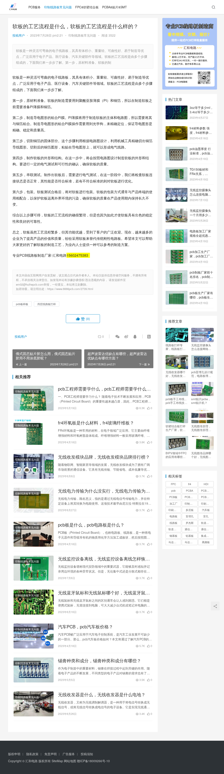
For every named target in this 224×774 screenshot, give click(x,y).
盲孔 (205, 516)
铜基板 (173, 535)
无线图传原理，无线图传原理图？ (201, 428)
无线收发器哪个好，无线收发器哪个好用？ (176, 374)
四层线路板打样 (46, 304)
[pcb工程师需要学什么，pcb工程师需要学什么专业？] (34, 398)
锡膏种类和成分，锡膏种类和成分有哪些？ (99, 660)
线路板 (173, 523)
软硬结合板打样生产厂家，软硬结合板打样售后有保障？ (176, 428)
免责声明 (50, 754)
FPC (173, 484)
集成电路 (206, 535)
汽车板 (206, 510)
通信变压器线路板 (207, 529)
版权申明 (14, 754)
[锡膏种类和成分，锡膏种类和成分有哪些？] (34, 669)
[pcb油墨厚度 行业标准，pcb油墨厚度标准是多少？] (176, 149)
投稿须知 (87, 754)
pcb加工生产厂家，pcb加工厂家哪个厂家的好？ (201, 255)
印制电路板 (191, 503)
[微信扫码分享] (117, 336)
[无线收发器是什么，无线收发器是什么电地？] (34, 703)
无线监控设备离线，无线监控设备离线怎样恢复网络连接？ (104, 559)
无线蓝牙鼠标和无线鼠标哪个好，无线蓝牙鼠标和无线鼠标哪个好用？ (104, 593)
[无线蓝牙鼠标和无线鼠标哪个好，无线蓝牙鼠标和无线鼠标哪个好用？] (34, 602)
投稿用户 (18, 35)
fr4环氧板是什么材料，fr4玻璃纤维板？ (96, 423)
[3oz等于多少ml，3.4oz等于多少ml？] (176, 108)
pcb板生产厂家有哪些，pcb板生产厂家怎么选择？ (201, 297)
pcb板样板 (22, 304)
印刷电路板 (207, 503)
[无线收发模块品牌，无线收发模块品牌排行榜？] (34, 466)
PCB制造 (206, 490)
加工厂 (173, 503)
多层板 (190, 510)
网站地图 (70, 761)
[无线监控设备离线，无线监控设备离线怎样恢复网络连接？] (34, 568)
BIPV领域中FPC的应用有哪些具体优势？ (176, 455)
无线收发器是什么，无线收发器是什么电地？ (101, 694)
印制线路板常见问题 (58, 7)
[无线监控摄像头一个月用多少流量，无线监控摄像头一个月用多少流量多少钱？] (176, 211)
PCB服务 (34, 7)
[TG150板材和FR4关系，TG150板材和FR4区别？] (176, 170)
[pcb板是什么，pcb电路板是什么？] (34, 534)
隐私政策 (32, 754)
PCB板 (173, 497)
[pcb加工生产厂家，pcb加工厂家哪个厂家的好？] (176, 252)
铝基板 (190, 535)
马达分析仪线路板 (191, 542)
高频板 (206, 542)
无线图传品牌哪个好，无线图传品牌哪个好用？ (201, 455)
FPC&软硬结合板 (87, 7)
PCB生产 (190, 497)
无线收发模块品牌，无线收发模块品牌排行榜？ (104, 457)
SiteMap (57, 761)
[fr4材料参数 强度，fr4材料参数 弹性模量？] (176, 128)
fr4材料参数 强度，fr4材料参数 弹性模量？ (201, 132)
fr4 (189, 484)
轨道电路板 (207, 523)
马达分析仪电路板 (174, 542)
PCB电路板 (207, 497)
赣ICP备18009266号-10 (93, 761)
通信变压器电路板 (191, 529)
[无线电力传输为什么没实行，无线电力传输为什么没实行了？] (34, 500)
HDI (206, 484)
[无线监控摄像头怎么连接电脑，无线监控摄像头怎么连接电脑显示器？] (176, 190)
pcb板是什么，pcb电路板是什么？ (91, 525)
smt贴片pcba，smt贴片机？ (201, 401)
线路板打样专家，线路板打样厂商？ (176, 347)
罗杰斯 (190, 523)
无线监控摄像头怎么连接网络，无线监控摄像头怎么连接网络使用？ (201, 347)
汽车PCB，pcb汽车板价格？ (85, 627)
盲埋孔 (190, 516)
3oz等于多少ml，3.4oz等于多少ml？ (201, 111)
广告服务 (69, 754)
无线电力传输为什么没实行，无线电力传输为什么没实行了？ (104, 491)
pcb (173, 490)
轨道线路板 (174, 529)
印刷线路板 (174, 510)
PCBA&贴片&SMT (114, 7)
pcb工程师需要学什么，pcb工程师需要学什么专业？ (104, 389)
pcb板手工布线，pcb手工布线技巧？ (176, 401)
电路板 (173, 516)
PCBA (189, 490)
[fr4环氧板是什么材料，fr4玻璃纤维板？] (34, 432)
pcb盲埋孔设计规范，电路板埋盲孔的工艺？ (202, 374)
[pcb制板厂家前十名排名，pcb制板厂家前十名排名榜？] (176, 272)
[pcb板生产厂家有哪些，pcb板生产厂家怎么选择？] (176, 293)
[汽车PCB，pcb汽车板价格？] (34, 636)
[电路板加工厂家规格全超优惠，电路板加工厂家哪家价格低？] (176, 231)
